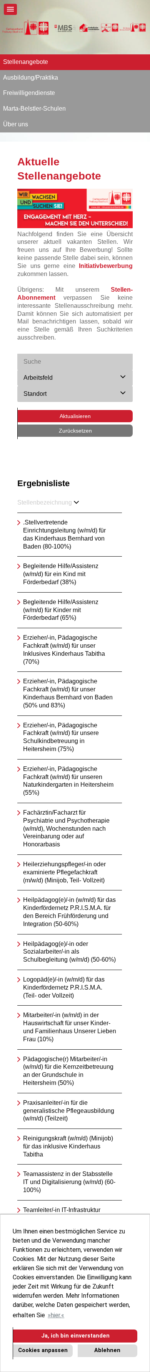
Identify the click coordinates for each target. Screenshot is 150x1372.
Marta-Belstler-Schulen (34, 108)
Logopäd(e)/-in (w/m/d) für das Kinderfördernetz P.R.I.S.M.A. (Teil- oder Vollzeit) (64, 987)
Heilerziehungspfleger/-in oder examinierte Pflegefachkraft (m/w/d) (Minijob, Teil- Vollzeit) (64, 872)
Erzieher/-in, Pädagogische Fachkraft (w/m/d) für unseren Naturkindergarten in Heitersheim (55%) (68, 781)
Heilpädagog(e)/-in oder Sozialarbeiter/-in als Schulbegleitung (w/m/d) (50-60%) (69, 952)
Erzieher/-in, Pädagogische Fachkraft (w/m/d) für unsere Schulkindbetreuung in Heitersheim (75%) (61, 737)
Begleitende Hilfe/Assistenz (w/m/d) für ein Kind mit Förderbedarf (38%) (60, 574)
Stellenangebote (25, 62)
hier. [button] (56, 1315)
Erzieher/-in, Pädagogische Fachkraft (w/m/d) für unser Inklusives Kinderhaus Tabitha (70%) (64, 649)
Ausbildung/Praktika (30, 77)
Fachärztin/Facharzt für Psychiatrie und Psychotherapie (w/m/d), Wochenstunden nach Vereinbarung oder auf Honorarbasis (66, 828)
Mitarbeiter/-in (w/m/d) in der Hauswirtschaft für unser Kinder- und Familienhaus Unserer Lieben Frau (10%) (69, 1027)
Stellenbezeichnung (44, 502)
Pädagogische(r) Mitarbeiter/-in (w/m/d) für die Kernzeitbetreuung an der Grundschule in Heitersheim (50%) (68, 1071)
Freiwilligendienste (29, 93)
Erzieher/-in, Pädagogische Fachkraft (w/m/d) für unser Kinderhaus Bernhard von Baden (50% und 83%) (68, 693)
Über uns (15, 124)
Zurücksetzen (75, 431)
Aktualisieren (75, 416)
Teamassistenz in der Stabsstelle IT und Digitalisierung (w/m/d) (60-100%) (69, 1182)
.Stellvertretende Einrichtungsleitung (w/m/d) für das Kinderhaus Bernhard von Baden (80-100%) (64, 534)
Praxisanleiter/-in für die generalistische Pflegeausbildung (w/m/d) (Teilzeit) (68, 1110)
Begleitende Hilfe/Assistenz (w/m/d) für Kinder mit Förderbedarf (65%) (60, 610)
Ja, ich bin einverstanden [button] (75, 1336)
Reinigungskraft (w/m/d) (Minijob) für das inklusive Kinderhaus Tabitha (68, 1146)
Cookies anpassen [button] (43, 1350)
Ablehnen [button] (107, 1350)
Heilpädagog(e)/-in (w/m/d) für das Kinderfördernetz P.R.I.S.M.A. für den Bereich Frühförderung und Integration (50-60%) (69, 912)
